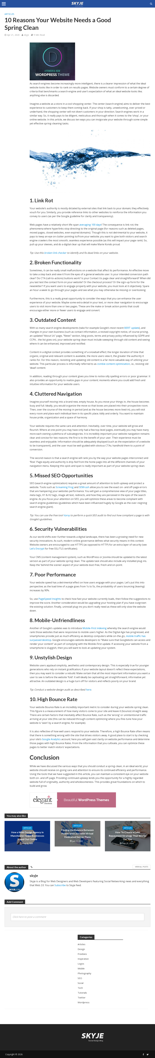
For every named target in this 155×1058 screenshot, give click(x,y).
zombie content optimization (113, 364)
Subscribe (60, 885)
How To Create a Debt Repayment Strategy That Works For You (127, 836)
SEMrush (84, 487)
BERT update (131, 328)
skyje (26, 34)
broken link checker (55, 252)
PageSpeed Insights (49, 598)
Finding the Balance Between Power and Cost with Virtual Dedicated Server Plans (77, 833)
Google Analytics (51, 739)
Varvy (66, 515)
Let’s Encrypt (37, 548)
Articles (9, 14)
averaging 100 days (90, 224)
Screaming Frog (65, 487)
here (88, 689)
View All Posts (141, 867)
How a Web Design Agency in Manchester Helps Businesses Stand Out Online (27, 836)
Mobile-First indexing (94, 628)
